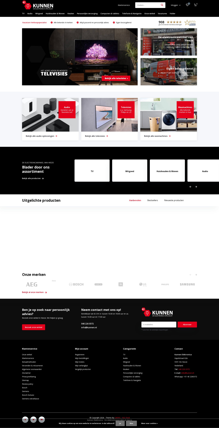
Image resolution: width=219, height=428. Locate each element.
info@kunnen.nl (89, 327)
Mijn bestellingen (82, 358)
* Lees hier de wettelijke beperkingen (154, 330)
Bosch (24, 387)
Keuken (71, 13)
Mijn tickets (79, 362)
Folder (172, 13)
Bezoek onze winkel (33, 327)
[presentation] (190, 187)
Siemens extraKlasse (30, 398)
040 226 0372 (87, 323)
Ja (120, 423)
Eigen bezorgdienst (123, 22)
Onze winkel (149, 13)
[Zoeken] (162, 5)
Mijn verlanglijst (81, 365)
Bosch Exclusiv (28, 395)
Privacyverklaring (29, 376)
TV (23, 13)
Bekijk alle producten (31, 178)
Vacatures (162, 13)
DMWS (117, 417)
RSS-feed (126, 417)
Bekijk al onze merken (33, 292)
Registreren (79, 354)
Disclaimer (26, 373)
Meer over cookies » (149, 423)
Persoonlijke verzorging (87, 13)
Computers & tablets (110, 13)
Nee (131, 423)
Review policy (27, 384)
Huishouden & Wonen (55, 13)
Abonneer (187, 324)
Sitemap (25, 380)
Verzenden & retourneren (32, 365)
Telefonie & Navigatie (131, 13)
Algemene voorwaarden (32, 369)
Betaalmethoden (29, 362)
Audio (29, 13)
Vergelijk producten (83, 369)
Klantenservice (124, 5)
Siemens (25, 391)
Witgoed (39, 13)
